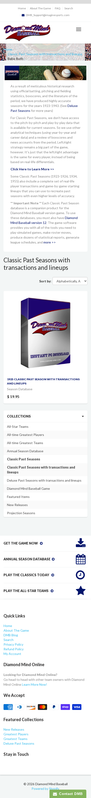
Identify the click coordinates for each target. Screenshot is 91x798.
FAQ (57, 8)
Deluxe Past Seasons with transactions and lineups (44, 480)
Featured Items (18, 497)
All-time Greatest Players (25, 435)
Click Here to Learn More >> (32, 169)
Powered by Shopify (45, 789)
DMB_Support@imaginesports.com (48, 15)
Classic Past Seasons (23, 459)
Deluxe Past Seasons (19, 743)
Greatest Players (16, 734)
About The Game (40, 8)
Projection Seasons (21, 513)
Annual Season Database (25, 451)
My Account (12, 654)
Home (22, 8)
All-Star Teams (17, 426)
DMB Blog (11, 635)
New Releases (17, 505)
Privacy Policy (13, 644)
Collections (19, 416)
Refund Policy (14, 649)
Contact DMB (70, 794)
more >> (49, 242)
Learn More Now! (34, 684)
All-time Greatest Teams (25, 443)
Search (68, 8)
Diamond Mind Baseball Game (28, 488)
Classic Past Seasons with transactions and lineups (45, 54)
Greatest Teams (16, 739)
